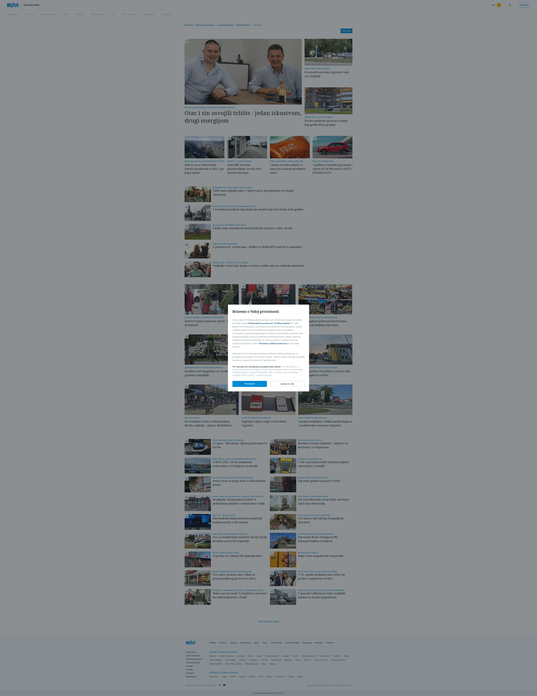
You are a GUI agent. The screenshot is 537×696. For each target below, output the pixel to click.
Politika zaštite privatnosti (260, 323)
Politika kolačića (282, 323)
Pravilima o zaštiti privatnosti (273, 343)
